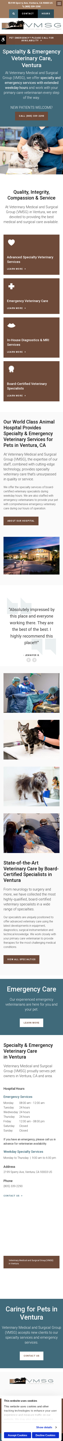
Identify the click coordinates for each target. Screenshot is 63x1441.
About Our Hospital (21, 521)
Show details (44, 1427)
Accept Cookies (17, 1435)
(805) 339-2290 (32, 6)
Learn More (15, 269)
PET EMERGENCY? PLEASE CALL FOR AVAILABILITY (31, 39)
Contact (28, 13)
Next (34, 660)
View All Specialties (21, 959)
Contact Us (11, 1196)
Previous (28, 660)
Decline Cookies (45, 1435)
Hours (46, 13)
